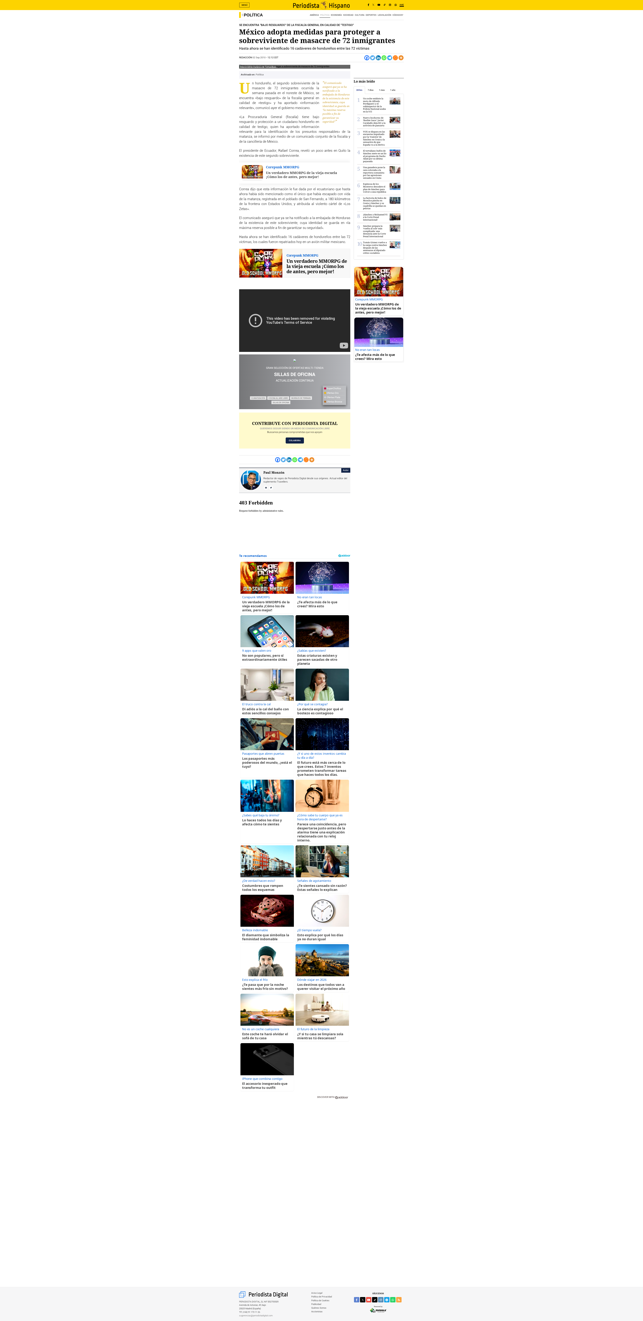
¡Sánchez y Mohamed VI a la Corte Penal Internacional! (375, 217)
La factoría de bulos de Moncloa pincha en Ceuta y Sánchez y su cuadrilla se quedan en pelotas (374, 203)
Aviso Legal (316, 1293)
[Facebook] (368, 5)
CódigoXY (397, 15)
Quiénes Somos (318, 1308)
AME (402, 5)
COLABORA (295, 440)
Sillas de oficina (281, 402)
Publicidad (316, 1304)
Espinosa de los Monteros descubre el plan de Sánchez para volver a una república (374, 187)
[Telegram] (389, 57)
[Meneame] (395, 57)
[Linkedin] (378, 57)
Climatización (258, 398)
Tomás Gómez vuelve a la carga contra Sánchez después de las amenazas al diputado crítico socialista (375, 247)
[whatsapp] (396, 5)
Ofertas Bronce (334, 402)
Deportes (371, 15)
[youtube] (368, 1299)
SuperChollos (333, 388)
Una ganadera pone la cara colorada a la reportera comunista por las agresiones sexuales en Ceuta (374, 172)
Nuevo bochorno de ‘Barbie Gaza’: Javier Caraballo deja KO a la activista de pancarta (374, 121)
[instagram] (380, 1299)
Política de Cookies (320, 1301)
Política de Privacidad (321, 1297)
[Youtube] (379, 5)
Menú (245, 5)
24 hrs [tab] (359, 90)
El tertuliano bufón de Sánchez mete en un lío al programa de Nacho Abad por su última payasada (374, 156)
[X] (373, 5)
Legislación (384, 15)
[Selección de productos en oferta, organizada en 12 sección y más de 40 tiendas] (294, 360)
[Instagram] (390, 5)
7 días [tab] (371, 90)
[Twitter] (372, 57)
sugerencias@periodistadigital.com (256, 1316)
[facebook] (356, 1299)
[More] (401, 57)
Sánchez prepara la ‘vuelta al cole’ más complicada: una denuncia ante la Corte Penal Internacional (374, 231)
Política (253, 15)
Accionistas (317, 1312)
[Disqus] (294, 1149)
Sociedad (348, 15)
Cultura (359, 15)
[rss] (399, 1299)
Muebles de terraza (301, 398)
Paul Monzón (273, 472)
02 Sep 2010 (259, 57)
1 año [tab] (392, 90)
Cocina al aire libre (278, 398)
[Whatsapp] (383, 57)
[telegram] (386, 1299)
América (314, 15)
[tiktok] (374, 1299)
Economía (336, 15)
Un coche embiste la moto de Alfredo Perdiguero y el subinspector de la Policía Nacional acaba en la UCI (374, 105)
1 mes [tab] (382, 90)
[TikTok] (385, 5)
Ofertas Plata (333, 397)
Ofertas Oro (332, 393)
